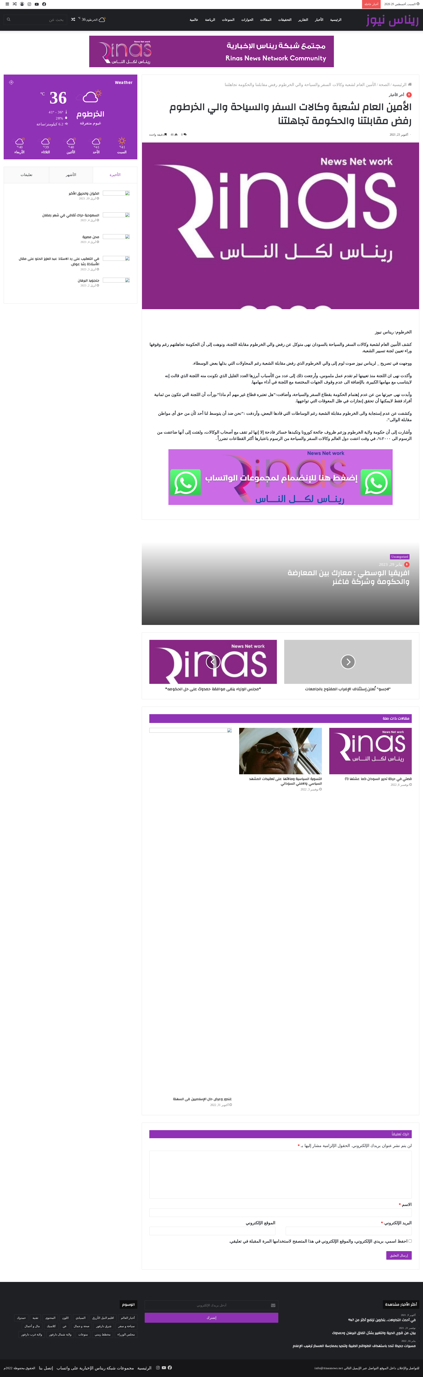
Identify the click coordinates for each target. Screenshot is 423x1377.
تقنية (35, 1318)
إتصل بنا (46, 1368)
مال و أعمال (32, 1326)
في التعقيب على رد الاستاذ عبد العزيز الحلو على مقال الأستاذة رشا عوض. (59, 262)
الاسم (405, 1204)
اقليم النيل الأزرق (103, 1318)
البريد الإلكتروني (396, 1223)
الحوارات (247, 20)
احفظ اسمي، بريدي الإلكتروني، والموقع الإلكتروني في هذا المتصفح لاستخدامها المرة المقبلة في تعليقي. (318, 1241)
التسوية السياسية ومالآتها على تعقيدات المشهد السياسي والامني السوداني (285, 781)
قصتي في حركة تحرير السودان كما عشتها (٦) (378, 779)
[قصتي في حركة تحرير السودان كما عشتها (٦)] (370, 751)
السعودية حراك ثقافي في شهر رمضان (70, 215)
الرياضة (210, 20)
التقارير (303, 20)
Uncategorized (399, 556)
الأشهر (71, 175)
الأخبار (319, 20)
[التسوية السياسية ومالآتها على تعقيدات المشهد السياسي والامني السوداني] (280, 751)
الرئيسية (335, 20)
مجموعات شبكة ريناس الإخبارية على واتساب (95, 1368)
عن (65, 1326)
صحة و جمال (81, 1326)
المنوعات (228, 20)
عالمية (194, 20)
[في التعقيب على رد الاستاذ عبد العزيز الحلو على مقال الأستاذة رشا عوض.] (116, 265)
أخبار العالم (128, 1318)
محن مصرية (90, 237)
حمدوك (21, 1318)
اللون (65, 1318)
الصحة (384, 84)
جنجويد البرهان (88, 280)
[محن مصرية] (116, 243)
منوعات (83, 1334)
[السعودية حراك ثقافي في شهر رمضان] (116, 221)
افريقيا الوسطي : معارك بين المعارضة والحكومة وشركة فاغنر (348, 577)
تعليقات (26, 175)
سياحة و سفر (126, 1326)
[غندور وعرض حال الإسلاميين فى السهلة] (190, 911)
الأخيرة (115, 175)
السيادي (80, 1318)
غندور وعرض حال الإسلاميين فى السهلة (202, 1099)
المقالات (265, 20)
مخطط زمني (103, 1334)
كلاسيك (51, 1326)
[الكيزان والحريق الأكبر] (116, 200)
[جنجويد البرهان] (116, 287)
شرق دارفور (103, 1326)
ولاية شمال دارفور (60, 1334)
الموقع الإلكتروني (260, 1223)
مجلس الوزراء (126, 1334)
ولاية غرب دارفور (31, 1334)
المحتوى (50, 1318)
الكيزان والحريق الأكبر (84, 193)
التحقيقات (285, 20)
